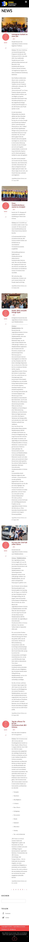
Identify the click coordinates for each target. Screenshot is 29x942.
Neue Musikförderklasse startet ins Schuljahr (18, 205)
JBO (14, 39)
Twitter (7, 917)
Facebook (7, 913)
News (5, 42)
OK (14, 938)
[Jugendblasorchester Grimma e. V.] (8, 5)
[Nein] (27, 936)
